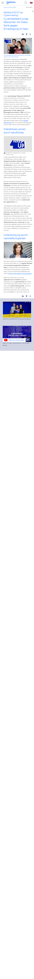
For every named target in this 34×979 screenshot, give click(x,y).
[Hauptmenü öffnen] (2, 2)
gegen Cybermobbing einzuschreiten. (20, 273)
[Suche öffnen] (26, 2)
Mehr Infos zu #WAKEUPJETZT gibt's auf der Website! (17, 319)
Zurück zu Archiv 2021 (10, 7)
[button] (22, 34)
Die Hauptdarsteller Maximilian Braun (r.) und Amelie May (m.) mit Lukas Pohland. (17, 56)
